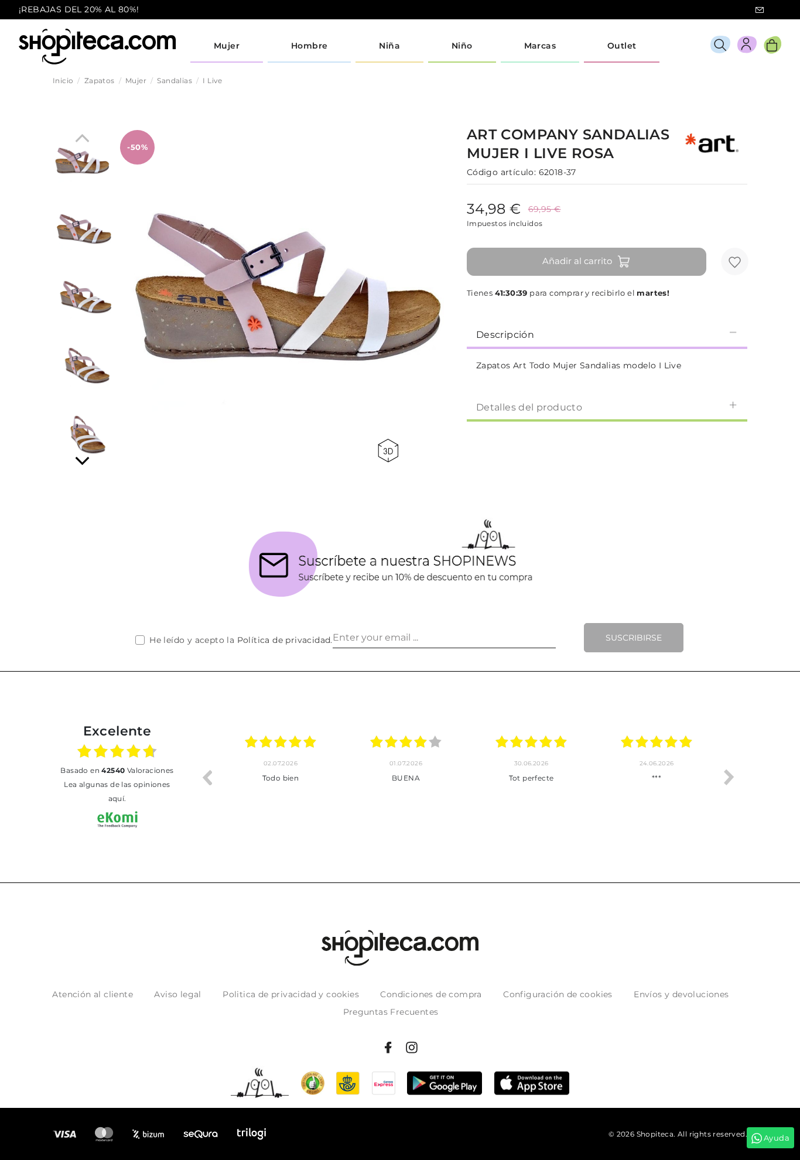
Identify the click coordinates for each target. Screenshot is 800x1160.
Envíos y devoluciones (681, 994)
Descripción (505, 334)
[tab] (607, 334)
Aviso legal (177, 994)
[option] (307, 777)
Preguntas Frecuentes (391, 1012)
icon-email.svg (759, 10)
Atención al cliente (92, 994)
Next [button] (729, 777)
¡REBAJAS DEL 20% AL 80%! (79, 9)
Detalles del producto (529, 407)
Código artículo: (501, 172)
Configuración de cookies (558, 994)
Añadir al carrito (577, 260)
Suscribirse (634, 637)
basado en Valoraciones (116, 770)
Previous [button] (206, 777)
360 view (390, 451)
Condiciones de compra (430, 994)
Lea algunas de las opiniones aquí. (117, 791)
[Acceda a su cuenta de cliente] (747, 46)
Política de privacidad (284, 640)
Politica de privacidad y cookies (291, 994)
